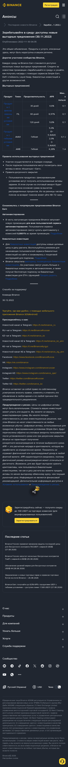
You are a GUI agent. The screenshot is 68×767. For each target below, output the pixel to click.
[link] (22, 25)
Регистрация (51, 5)
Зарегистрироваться (26, 520)
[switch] (57, 687)
